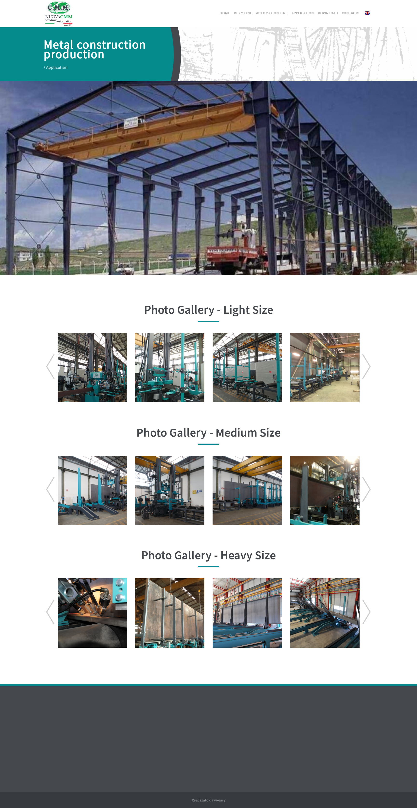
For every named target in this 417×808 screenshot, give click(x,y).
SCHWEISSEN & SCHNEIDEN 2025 (229, 734)
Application (303, 12)
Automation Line (272, 12)
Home (225, 12)
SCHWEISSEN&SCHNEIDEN (223, 754)
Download (328, 12)
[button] (49, 367)
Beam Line (243, 12)
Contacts (350, 12)
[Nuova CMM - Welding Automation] (59, 6)
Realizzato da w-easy (209, 800)
